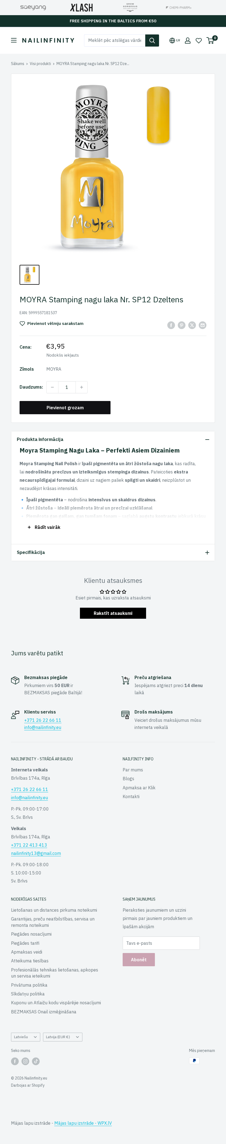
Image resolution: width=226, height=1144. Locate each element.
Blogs (128, 778)
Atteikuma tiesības (30, 960)
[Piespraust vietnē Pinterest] (181, 325)
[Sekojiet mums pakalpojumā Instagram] (25, 1061)
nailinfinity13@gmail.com (36, 853)
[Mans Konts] (187, 40)
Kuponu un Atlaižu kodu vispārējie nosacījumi (56, 1002)
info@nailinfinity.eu (42, 727)
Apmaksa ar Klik (139, 787)
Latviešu (21, 1036)
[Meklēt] (152, 40)
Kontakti (131, 796)
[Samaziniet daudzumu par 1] (52, 387)
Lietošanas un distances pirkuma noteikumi (54, 910)
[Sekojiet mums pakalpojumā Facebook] (15, 1061)
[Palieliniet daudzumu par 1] (81, 387)
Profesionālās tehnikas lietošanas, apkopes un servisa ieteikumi (54, 973)
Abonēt (139, 959)
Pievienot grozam (65, 407)
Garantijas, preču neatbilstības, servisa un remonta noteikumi (53, 922)
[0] (210, 40)
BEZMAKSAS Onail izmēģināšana (43, 1011)
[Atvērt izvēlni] (14, 40)
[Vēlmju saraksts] (198, 40)
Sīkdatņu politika (28, 994)
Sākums (17, 63)
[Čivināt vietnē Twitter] (192, 325)
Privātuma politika (29, 985)
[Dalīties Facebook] (171, 325)
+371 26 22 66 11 (42, 720)
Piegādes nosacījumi (31, 934)
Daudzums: (31, 387)
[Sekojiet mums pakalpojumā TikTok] (36, 1061)
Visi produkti (40, 63)
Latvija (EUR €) (58, 1036)
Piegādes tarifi (25, 943)
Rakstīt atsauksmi (113, 613)
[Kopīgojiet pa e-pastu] (202, 325)
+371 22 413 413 (29, 845)
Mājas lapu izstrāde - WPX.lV (83, 1123)
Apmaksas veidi (26, 952)
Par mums (133, 769)
